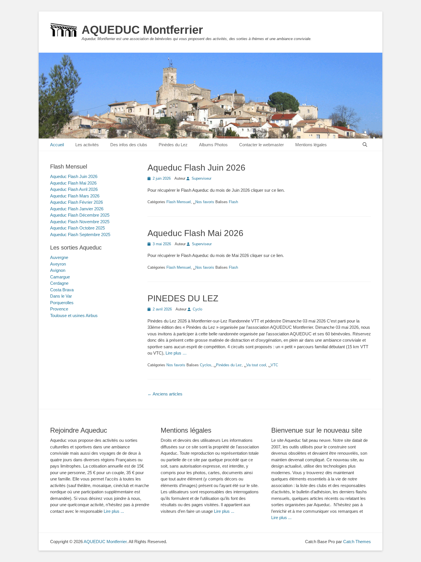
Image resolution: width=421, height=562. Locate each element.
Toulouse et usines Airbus (74, 315)
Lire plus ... (114, 511)
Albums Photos (213, 144)
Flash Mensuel (178, 202)
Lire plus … (176, 353)
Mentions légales (311, 144)
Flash (233, 202)
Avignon (57, 270)
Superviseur (201, 178)
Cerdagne (59, 283)
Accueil (57, 144)
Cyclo (197, 309)
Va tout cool (256, 365)
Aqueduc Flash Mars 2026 (74, 195)
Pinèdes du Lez (173, 144)
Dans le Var (61, 296)
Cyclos (205, 365)
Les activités (87, 144)
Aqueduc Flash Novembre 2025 (79, 221)
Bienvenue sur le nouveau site (316, 430)
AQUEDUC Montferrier (142, 29)
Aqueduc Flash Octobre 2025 (77, 227)
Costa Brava (62, 289)
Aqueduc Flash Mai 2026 (195, 233)
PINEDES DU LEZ (182, 298)
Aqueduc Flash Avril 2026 (74, 189)
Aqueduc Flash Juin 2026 (196, 167)
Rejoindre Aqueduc (78, 430)
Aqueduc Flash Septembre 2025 (80, 234)
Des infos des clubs (128, 144)
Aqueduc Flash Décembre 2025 (79, 215)
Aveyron (58, 264)
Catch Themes (357, 541)
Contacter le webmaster (261, 144)
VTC (274, 365)
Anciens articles (164, 393)
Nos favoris (204, 202)
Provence (59, 308)
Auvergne (59, 257)
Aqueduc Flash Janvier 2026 (76, 208)
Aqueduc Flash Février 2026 (76, 202)
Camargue (60, 276)
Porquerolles (62, 302)
